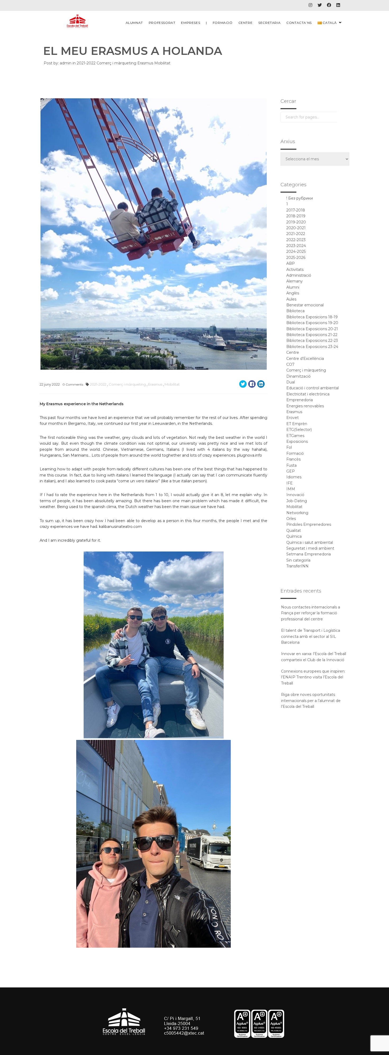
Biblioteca (295, 310)
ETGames (295, 435)
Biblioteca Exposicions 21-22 (311, 334)
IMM (290, 489)
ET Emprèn (296, 423)
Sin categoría (298, 560)
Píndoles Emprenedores (308, 524)
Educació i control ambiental (312, 388)
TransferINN (297, 566)
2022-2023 (296, 239)
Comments (72, 384)
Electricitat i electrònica (307, 394)
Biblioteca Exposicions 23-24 (312, 346)
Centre (245, 23)
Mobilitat (162, 63)
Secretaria (269, 23)
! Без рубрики (299, 198)
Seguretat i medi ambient (310, 548)
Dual (290, 382)
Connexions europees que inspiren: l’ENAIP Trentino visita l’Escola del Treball (313, 677)
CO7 (290, 364)
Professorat (162, 23)
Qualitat (293, 530)
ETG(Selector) (299, 429)
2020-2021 (296, 228)
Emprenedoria (299, 400)
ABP (290, 263)
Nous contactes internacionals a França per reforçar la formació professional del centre (310, 613)
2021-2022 (87, 63)
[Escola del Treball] (77, 21)
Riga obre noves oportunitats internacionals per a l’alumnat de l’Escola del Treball (311, 700)
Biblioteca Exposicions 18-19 (312, 317)
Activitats (295, 269)
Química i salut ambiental (309, 542)
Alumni (292, 287)
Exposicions (297, 441)
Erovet (292, 417)
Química (294, 536)
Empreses (190, 23)
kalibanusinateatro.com (120, 526)
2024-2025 (296, 251)
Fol (289, 447)
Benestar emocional (305, 305)
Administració (298, 275)
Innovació (295, 494)
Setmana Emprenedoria (308, 554)
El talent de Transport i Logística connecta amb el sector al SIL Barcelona (310, 636)
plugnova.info (249, 455)
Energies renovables (305, 406)
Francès (293, 459)
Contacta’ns (299, 23)
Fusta (291, 465)
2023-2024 (296, 245)
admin (65, 63)
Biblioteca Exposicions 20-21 (312, 328)
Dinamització (298, 376)
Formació (223, 23)
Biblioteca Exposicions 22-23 (312, 340)
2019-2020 (296, 222)
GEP (290, 471)
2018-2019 (295, 216)
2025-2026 (295, 257)
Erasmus (145, 63)
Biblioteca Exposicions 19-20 (312, 322)
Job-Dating (296, 500)
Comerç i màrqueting (117, 63)
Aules (291, 299)
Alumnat (134, 23)
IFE (289, 483)
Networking (297, 512)
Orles (291, 518)
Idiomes (293, 477)
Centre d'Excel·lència (305, 358)
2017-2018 (295, 210)
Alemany (294, 281)
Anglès (292, 293)
